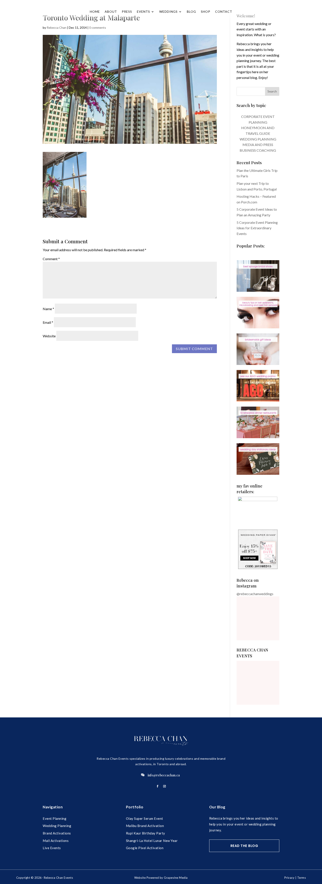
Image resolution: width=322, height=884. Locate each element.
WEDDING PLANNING (258, 139)
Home (95, 11)
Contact (223, 11)
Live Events (52, 848)
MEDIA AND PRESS (257, 144)
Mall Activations (56, 841)
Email (48, 322)
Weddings (168, 11)
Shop (205, 11)
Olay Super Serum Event (144, 818)
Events (143, 11)
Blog (191, 11)
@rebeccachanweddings (255, 594)
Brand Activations (57, 833)
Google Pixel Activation (145, 848)
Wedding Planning (57, 826)
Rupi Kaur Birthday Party (145, 833)
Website (49, 336)
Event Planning (54, 818)
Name (48, 309)
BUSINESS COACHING (258, 150)
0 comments (97, 27)
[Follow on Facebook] (157, 786)
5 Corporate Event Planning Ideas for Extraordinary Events (257, 228)
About (111, 11)
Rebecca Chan (56, 27)
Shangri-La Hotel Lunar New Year (152, 841)
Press (127, 11)
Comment (51, 259)
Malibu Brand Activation (145, 826)
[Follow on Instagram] (164, 786)
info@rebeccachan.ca (164, 775)
